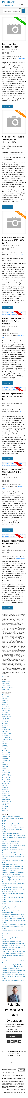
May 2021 (5, 809)
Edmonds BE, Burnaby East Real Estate (14, 633)
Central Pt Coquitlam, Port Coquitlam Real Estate (15, 622)
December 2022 (6, 776)
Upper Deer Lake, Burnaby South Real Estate (11, 665)
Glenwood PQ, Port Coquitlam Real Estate (13, 880)
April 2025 (5, 726)
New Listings (5, 683)
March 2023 (5, 770)
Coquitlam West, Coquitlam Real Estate (15, 328)
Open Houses (6, 685)
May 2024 (5, 747)
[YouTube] (19, 1041)
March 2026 (5, 706)
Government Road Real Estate (10, 882)
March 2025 (5, 728)
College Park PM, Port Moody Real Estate (13, 624)
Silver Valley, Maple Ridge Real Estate (12, 953)
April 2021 (5, 811)
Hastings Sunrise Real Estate (17, 641)
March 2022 (5, 791)
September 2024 (6, 739)
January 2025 (6, 731)
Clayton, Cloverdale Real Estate (8, 623)
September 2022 (6, 782)
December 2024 (6, 733)
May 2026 (5, 702)
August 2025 (5, 718)
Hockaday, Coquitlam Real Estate (14, 51)
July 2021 (4, 805)
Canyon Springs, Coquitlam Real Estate (17, 618)
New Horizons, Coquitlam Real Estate (12, 916)
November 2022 (6, 778)
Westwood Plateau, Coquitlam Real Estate (13, 970)
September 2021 (6, 801)
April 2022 (5, 789)
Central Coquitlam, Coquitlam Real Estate (13, 835)
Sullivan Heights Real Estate (19, 664)
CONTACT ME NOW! (14, 1036)
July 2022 (4, 785)
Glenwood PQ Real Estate (15, 636)
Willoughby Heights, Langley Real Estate (10, 670)
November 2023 (6, 758)
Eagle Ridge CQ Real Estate (7, 631)
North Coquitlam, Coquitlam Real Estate (13, 918)
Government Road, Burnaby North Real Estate (14, 638)
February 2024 (6, 753)
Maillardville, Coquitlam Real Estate (10, 647)
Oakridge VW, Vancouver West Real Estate (10, 652)
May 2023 (5, 766)
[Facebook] (8, 1041)
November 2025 (6, 712)
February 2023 (6, 772)
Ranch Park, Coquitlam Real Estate (9, 658)
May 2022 (5, 787)
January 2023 (6, 774)
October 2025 (6, 714)
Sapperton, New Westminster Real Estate (10, 660)
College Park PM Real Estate (10, 843)
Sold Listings (5, 689)
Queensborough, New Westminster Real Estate (14, 656)
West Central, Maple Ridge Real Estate (13, 967)
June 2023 (5, 764)
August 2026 (5, 697)
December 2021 (6, 795)
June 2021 (5, 807)
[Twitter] (12, 1041)
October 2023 (6, 760)
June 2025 (5, 722)
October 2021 (6, 799)
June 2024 (5, 745)
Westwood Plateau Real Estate (11, 668)
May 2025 (5, 724)
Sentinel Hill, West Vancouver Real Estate (16, 550)
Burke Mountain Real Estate (10, 822)
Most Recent (5, 695)
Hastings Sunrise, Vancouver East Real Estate (10, 642)
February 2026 (6, 708)
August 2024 (5, 741)
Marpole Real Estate (21, 647)
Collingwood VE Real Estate (7, 625)
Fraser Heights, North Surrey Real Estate (16, 479)
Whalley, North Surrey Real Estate (18, 669)
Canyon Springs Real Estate (10, 826)
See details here (20, 59)
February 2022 (6, 793)
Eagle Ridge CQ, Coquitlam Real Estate (12, 866)
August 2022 (5, 784)
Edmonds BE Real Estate (9, 870)
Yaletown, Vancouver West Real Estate (13, 980)
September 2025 (6, 716)
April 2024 (5, 749)
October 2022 (6, 780)
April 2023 (5, 768)
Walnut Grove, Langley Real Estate (14, 403)
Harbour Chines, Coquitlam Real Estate (13, 889)
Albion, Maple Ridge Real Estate (13, 614)
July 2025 (4, 720)
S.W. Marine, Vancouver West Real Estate (17, 659)
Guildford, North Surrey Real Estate (9, 640)
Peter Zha (8, 1)
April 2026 (5, 704)
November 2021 (6, 797)
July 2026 (4, 699)
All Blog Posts (6, 682)
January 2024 (6, 755)
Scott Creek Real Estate (8, 949)
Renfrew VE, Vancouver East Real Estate (13, 943)
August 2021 (5, 803)
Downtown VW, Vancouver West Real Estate (15, 629)
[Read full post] (14, 30)
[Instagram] (15, 1041)
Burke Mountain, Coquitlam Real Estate (13, 616)
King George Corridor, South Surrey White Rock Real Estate (13, 646)
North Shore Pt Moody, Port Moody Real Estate (14, 651)
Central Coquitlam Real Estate (10, 833)
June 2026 (5, 701)
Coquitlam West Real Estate (12, 627)
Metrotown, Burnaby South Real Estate (10, 649)
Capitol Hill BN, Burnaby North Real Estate (11, 619)
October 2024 (6, 737)
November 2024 (6, 735)
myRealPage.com (17, 1063)
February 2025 (6, 729)
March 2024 (5, 751)
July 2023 (4, 762)
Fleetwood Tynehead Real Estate (8, 634)
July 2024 (4, 743)
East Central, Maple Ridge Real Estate (12, 632)
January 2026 (6, 710)
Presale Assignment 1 (8, 687)
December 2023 (6, 756)
